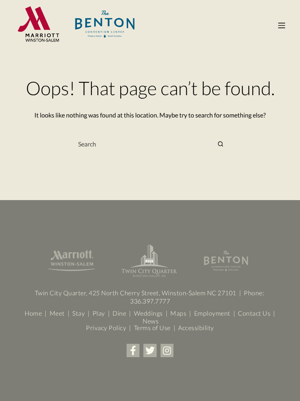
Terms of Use (152, 327)
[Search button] (220, 143)
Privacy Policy (106, 327)
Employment (212, 313)
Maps (178, 313)
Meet (56, 313)
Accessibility (196, 327)
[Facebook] (133, 350)
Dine (119, 313)
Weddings (150, 313)
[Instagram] (167, 350)
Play (99, 313)
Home (33, 313)
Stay (78, 313)
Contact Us (254, 313)
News (151, 321)
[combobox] (142, 144)
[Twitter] (150, 350)
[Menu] (281, 25)
